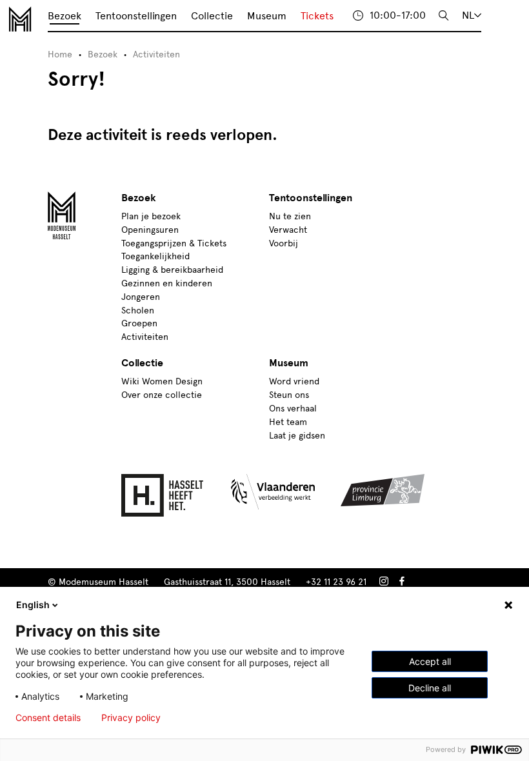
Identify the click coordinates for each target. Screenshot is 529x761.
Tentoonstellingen (136, 16)
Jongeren (140, 297)
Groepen (139, 323)
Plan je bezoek (151, 216)
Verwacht (288, 229)
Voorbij (283, 243)
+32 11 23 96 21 (336, 582)
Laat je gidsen (297, 435)
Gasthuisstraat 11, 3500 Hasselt (227, 582)
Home (60, 54)
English (33, 604)
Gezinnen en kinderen (166, 283)
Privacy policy (131, 718)
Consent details (48, 718)
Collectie (212, 16)
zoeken (444, 15)
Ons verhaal (293, 408)
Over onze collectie (161, 395)
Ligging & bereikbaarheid (172, 269)
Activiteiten (156, 54)
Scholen (137, 310)
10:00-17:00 (398, 15)
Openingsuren (150, 229)
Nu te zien (290, 216)
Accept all (430, 661)
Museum (266, 16)
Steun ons (289, 395)
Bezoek (64, 16)
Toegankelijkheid (155, 256)
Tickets (317, 16)
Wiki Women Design (162, 381)
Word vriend (294, 381)
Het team (288, 422)
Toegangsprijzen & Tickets (173, 243)
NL (468, 15)
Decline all (429, 687)
